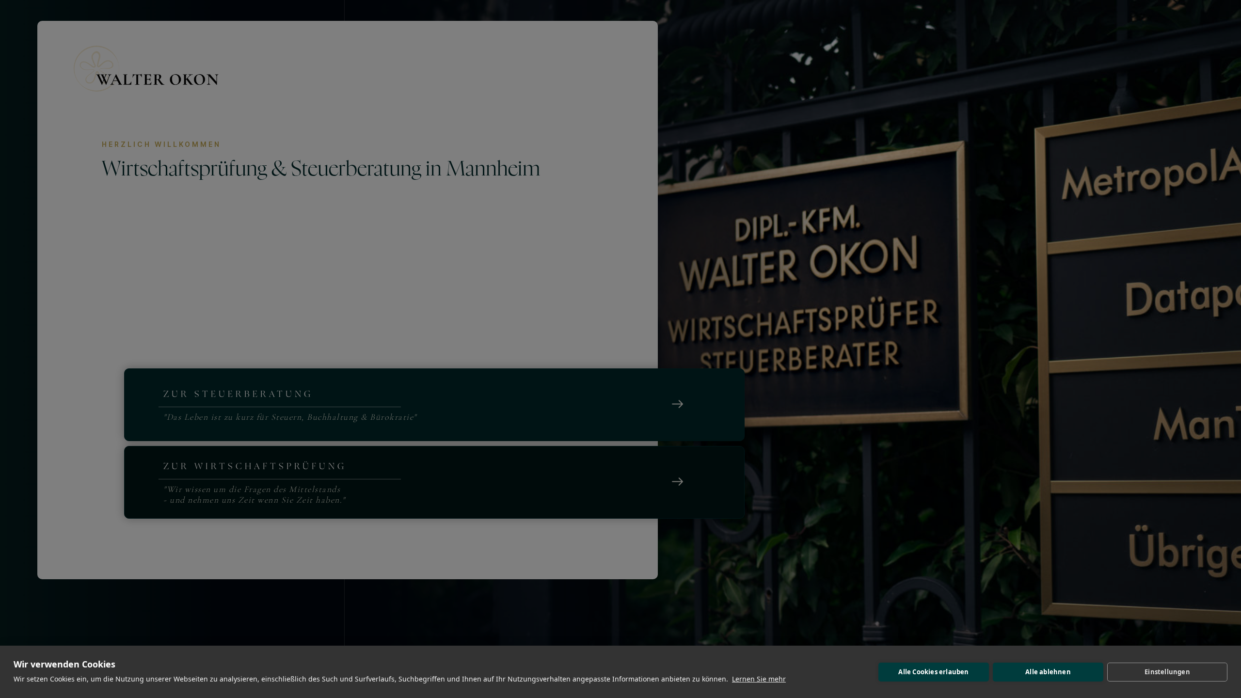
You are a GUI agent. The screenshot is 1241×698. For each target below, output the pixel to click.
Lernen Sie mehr (759, 678)
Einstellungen (1167, 671)
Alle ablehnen (1048, 671)
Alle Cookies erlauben (933, 671)
